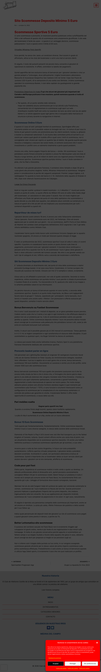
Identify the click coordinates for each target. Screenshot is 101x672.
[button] (97, 643)
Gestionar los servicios (55, 658)
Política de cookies (61, 668)
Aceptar (56, 664)
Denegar (73, 664)
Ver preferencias (90, 664)
